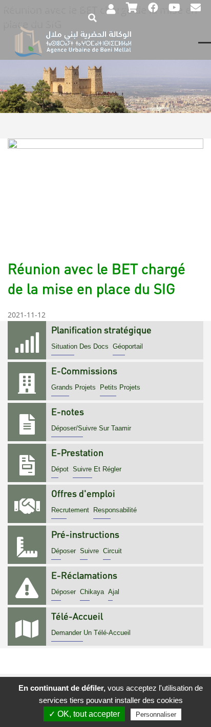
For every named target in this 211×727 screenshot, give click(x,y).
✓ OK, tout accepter (84, 714)
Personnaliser (156, 714)
